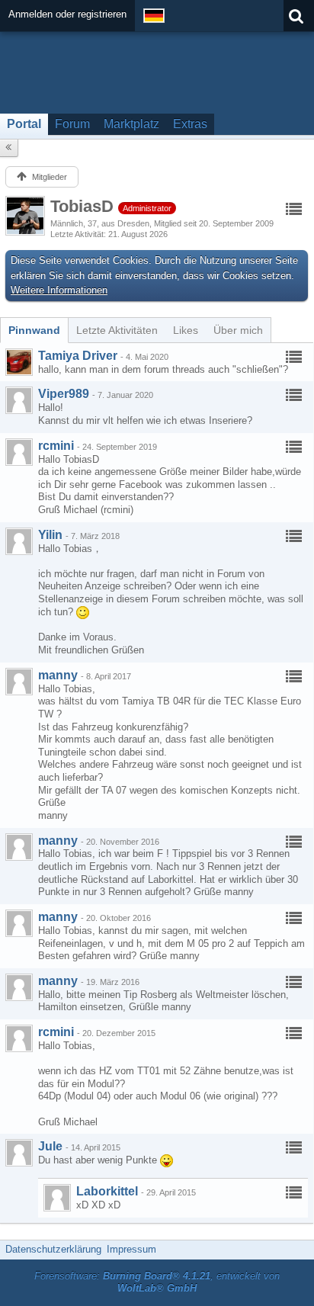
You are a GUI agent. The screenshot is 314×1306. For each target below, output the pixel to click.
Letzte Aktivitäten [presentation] (117, 330)
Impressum (131, 1249)
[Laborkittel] (57, 1197)
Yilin (50, 534)
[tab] (34, 330)
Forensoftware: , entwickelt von (157, 1282)
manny (58, 675)
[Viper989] (19, 400)
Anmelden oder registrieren (67, 14)
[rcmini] (19, 452)
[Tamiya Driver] (19, 362)
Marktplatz (131, 123)
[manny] (19, 681)
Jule (50, 1146)
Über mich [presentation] (238, 330)
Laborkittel (107, 1191)
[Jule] (19, 1152)
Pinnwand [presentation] (34, 330)
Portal (24, 123)
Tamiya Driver (77, 355)
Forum (72, 123)
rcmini (56, 445)
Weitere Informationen (59, 290)
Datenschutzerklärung (53, 1249)
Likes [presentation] (185, 330)
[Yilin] (19, 541)
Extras (190, 123)
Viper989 (63, 393)
